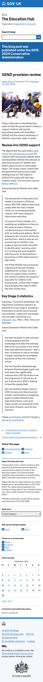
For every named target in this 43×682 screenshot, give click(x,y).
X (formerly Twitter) (13, 449)
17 (9, 585)
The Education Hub (18, 18)
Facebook (28, 449)
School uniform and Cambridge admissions (20, 437)
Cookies (31, 641)
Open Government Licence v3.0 (17, 653)
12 (21, 580)
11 (14, 580)
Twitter (8, 542)
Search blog (8, 32)
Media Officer (7, 81)
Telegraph (6, 319)
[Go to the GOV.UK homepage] (11, 3)
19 (21, 585)
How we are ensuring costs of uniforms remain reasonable (21, 431)
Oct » (10, 601)
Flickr (7, 547)
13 (27, 580)
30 (3, 595)
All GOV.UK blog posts (13, 634)
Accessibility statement (13, 641)
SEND (12, 84)
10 (9, 580)
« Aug (4, 601)
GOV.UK (30, 634)
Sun (14, 319)
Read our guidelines (10, 612)
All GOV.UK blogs (10, 630)
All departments (10, 637)
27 (27, 590)
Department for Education (25, 24)
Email (26, 453)
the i (7, 183)
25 (15, 590)
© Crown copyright (21, 675)
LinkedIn (8, 453)
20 (27, 585)
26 (21, 590)
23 (3, 590)
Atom (26, 529)
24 (9, 590)
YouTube (8, 550)
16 (3, 585)
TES (15, 183)
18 (15, 585)
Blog (4, 14)
